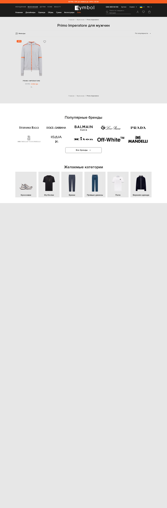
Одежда (41, 12)
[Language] (142, 7)
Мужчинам (33, 7)
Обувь (50, 12)
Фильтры (22, 33)
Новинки (19, 12)
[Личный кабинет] (137, 12)
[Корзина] (149, 12)
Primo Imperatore (31, 81)
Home (49, 7)
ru (148, 7)
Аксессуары (69, 12)
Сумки (58, 12)
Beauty (57, 7)
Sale (79, 12)
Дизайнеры (30, 12)
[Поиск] (107, 11)
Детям (43, 7)
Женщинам (20, 7)
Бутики (123, 7)
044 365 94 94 (112, 7)
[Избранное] (143, 12)
